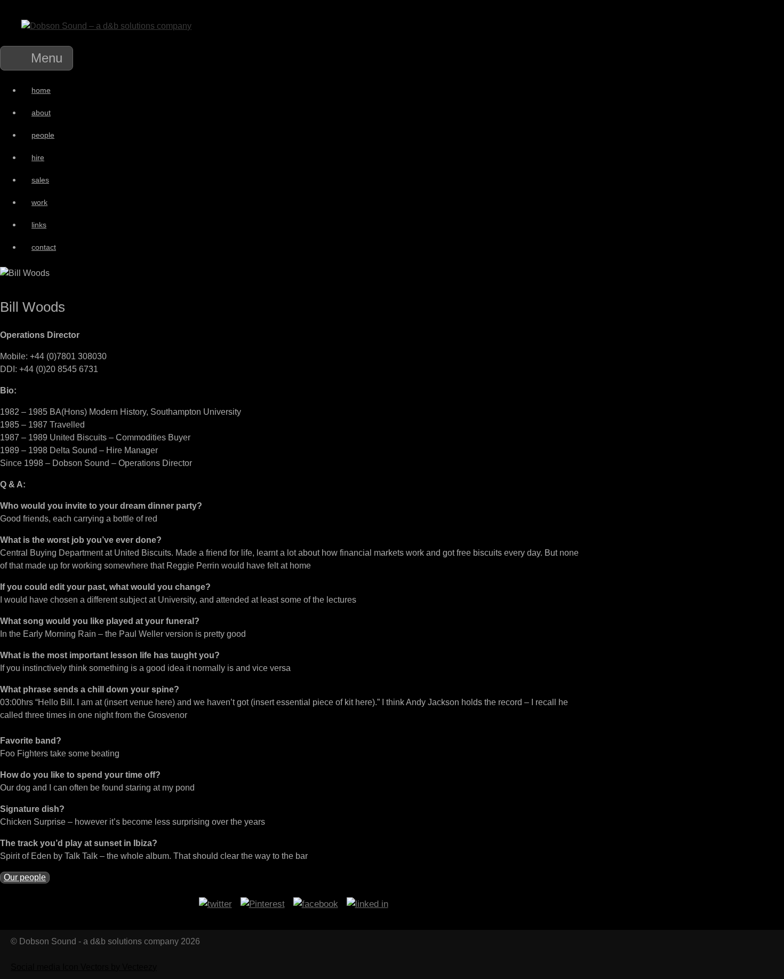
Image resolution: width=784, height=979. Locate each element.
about (41, 112)
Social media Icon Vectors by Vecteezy (84, 967)
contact (43, 247)
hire (37, 157)
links (38, 224)
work (39, 202)
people (42, 135)
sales (40, 180)
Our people (25, 877)
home (41, 90)
